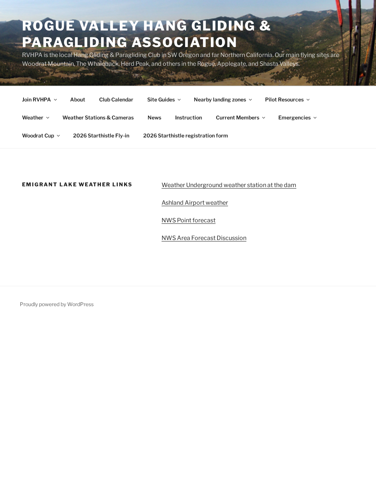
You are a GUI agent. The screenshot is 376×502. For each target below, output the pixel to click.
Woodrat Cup (38, 135)
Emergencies (294, 117)
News (154, 117)
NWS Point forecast (189, 220)
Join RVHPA (36, 99)
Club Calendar (116, 99)
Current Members (237, 117)
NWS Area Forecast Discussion (204, 237)
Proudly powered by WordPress (57, 304)
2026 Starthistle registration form (185, 135)
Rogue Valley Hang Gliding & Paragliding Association (147, 34)
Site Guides (161, 99)
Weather (32, 117)
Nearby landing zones (220, 99)
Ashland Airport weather (195, 202)
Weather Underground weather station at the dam (229, 185)
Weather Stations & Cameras (98, 117)
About (77, 99)
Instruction (188, 117)
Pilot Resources (284, 99)
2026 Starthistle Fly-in (101, 135)
